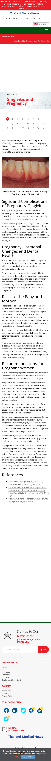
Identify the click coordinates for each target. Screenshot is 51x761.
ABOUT (8, 19)
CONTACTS (41, 19)
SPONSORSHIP (30, 19)
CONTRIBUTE (18, 19)
